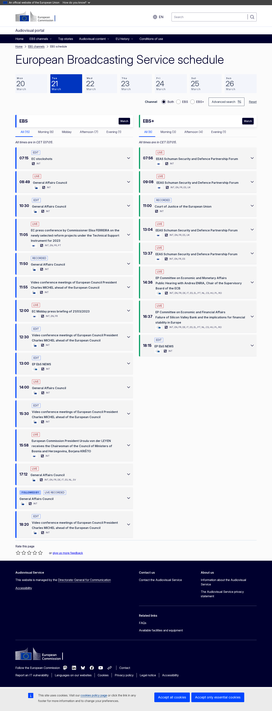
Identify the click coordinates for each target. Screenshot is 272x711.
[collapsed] (129, 158)
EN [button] (161, 17)
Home (19, 46)
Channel (151, 102)
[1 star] (18, 552)
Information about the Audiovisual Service (223, 582)
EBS (185, 102)
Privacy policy (124, 675)
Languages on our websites (73, 675)
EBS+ (200, 102)
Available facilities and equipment (161, 630)
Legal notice (148, 675)
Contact (124, 668)
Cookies (103, 675)
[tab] (24, 132)
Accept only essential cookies (218, 697)
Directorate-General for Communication (84, 580)
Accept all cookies (172, 697)
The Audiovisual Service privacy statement (222, 594)
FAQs (142, 623)
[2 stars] (20, 552)
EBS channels (36, 46)
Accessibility (23, 588)
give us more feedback (68, 553)
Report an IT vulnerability (32, 675)
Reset (253, 102)
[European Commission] (37, 16)
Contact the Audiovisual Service (160, 580)
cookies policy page (93, 695)
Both (170, 102)
